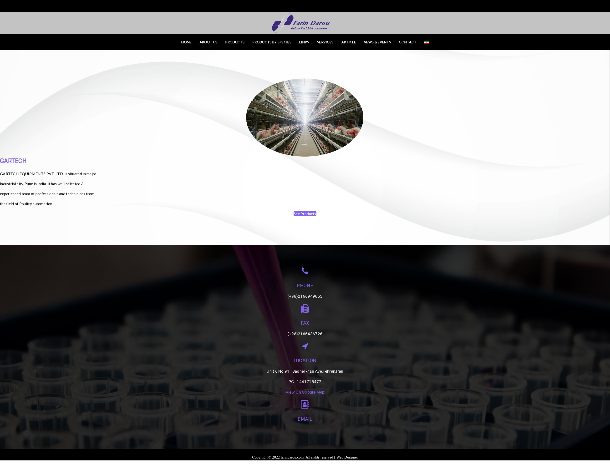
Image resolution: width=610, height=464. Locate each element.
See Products (305, 213)
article (348, 42)
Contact (407, 42)
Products (234, 42)
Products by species (271, 42)
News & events (377, 42)
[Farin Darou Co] (305, 22)
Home (186, 42)
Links (304, 42)
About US (208, 42)
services (325, 42)
